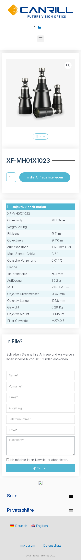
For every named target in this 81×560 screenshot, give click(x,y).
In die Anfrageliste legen (45, 177)
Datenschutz (52, 545)
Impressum (27, 545)
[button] (40, 38)
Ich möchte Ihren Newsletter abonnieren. (39, 460)
